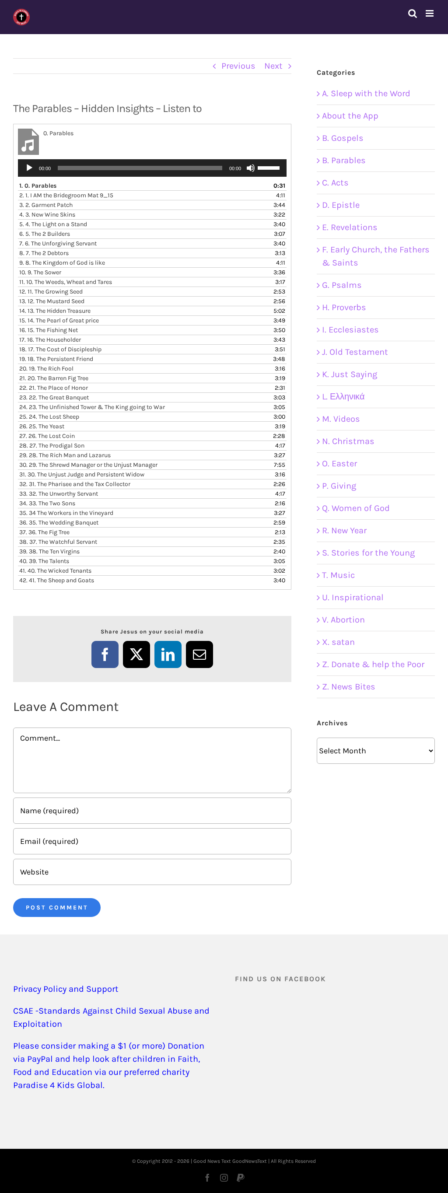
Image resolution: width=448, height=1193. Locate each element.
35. (66, 513)
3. (46, 205)
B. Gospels (343, 138)
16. (48, 330)
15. (59, 320)
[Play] (29, 168)
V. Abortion (343, 620)
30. (88, 465)
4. (47, 214)
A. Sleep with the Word (366, 93)
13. (51, 301)
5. (53, 224)
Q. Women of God (356, 508)
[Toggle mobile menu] (430, 13)
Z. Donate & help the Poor (373, 664)
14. (55, 311)
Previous (238, 66)
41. (55, 570)
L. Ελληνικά (343, 397)
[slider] (270, 167)
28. (51, 445)
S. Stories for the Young (368, 553)
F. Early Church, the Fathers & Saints (376, 256)
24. (92, 407)
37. (44, 532)
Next (273, 66)
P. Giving (339, 486)
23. (54, 397)
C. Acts (335, 183)
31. (81, 474)
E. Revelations (350, 227)
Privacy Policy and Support (66, 989)
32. (74, 484)
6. (44, 234)
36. (58, 522)
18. (60, 349)
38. (58, 542)
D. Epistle (341, 205)
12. (51, 291)
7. (58, 243)
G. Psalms (342, 285)
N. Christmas (348, 441)
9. (62, 262)
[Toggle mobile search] (412, 13)
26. (41, 426)
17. (50, 339)
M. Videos (341, 419)
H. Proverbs (344, 307)
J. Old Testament (355, 352)
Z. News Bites (348, 687)
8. (44, 253)
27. (47, 436)
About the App (350, 116)
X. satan (338, 642)
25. (49, 416)
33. (58, 493)
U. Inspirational (353, 597)
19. (56, 359)
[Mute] (250, 168)
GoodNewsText (249, 1161)
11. (65, 282)
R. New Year (344, 530)
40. (44, 561)
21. (53, 378)
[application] (152, 168)
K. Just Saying (349, 374)
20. (46, 368)
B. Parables (344, 160)
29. (65, 455)
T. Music (338, 575)
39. (49, 551)
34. (47, 503)
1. (37, 185)
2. (66, 195)
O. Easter (339, 463)
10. (40, 272)
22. (53, 388)
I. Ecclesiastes (350, 330)
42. (56, 580)
